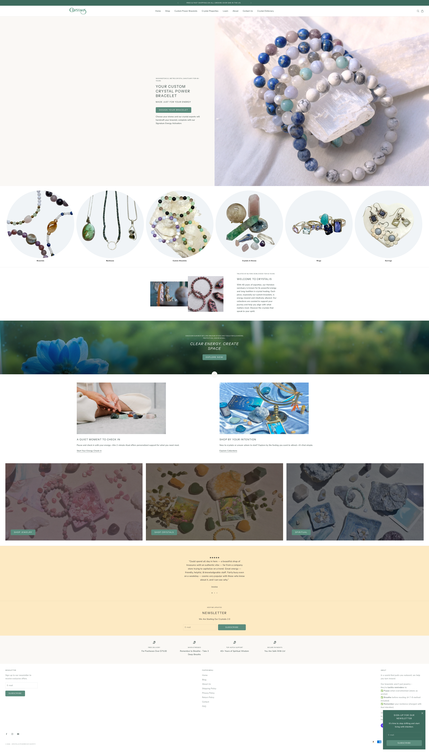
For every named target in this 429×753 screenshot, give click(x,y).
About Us (206, 684)
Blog (204, 679)
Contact (205, 701)
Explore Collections (228, 450)
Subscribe (404, 743)
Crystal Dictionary (265, 11)
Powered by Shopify (28, 744)
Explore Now (214, 357)
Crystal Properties (210, 11)
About (235, 11)
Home (158, 11)
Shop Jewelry (23, 532)
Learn (225, 11)
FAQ (204, 706)
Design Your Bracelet (173, 110)
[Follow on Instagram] (12, 734)
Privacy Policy (208, 693)
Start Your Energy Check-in (89, 450)
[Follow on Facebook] (6, 734)
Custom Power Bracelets (186, 11)
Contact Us (248, 11)
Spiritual (301, 532)
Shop (167, 11)
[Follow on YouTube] (18, 734)
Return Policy (208, 697)
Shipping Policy (209, 688)
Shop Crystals (164, 532)
